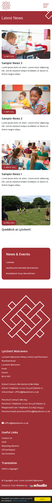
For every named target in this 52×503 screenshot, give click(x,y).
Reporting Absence (10, 446)
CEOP (4, 442)
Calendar (10, 262)
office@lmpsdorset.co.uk (16, 423)
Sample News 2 (12, 118)
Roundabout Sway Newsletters (20, 273)
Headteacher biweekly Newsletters (22, 268)
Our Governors (8, 453)
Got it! (42, 499)
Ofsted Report (8, 450)
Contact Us (7, 438)
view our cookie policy (20, 501)
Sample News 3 (12, 63)
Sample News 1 (12, 174)
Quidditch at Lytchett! (16, 229)
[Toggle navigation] (45, 5)
